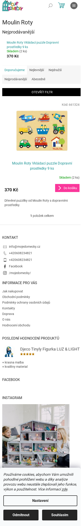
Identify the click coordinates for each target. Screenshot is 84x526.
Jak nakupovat (12, 291)
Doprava (8, 314)
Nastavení (40, 501)
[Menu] (73, 5)
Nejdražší (55, 70)
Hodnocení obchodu (16, 325)
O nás (6, 319)
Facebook (16, 266)
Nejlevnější (36, 70)
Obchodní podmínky (16, 297)
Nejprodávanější (15, 79)
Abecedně (38, 79)
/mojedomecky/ (20, 273)
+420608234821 (20, 253)
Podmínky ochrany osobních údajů (26, 302)
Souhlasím (59, 515)
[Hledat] (50, 5)
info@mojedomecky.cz (24, 246)
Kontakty (8, 308)
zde (64, 489)
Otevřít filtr (42, 92)
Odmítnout (21, 515)
